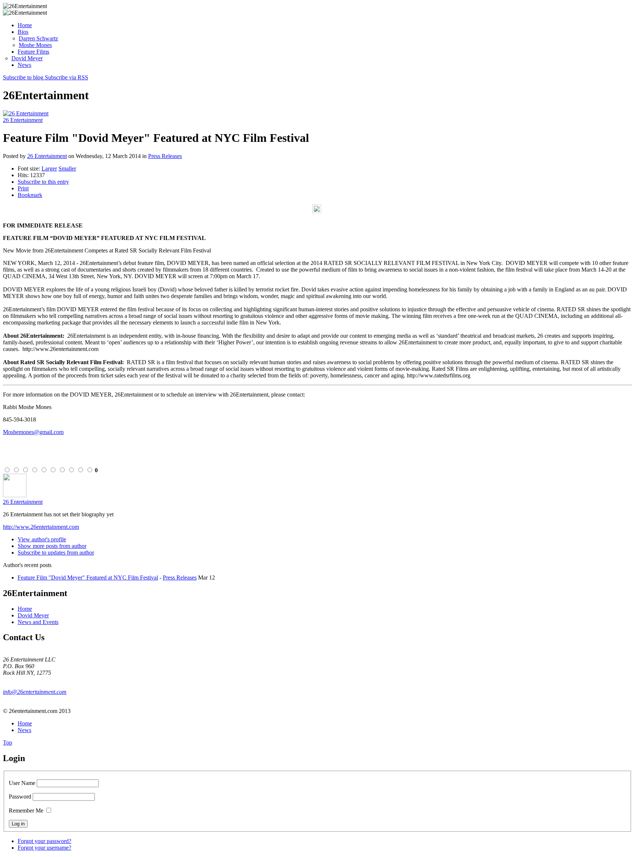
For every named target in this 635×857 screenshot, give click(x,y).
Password (20, 796)
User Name (22, 783)
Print (23, 188)
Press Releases (165, 156)
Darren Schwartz (38, 38)
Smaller (67, 168)
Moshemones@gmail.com (33, 432)
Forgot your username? (44, 848)
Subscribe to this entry (43, 182)
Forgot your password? (44, 841)
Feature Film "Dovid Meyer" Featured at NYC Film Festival (88, 577)
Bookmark (30, 195)
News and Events (38, 622)
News (24, 65)
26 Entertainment (23, 120)
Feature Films (33, 52)
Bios (23, 32)
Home (25, 25)
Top (7, 742)
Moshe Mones (35, 45)
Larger (49, 168)
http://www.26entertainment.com (41, 527)
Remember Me (26, 810)
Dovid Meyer (27, 58)
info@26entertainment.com (35, 692)
